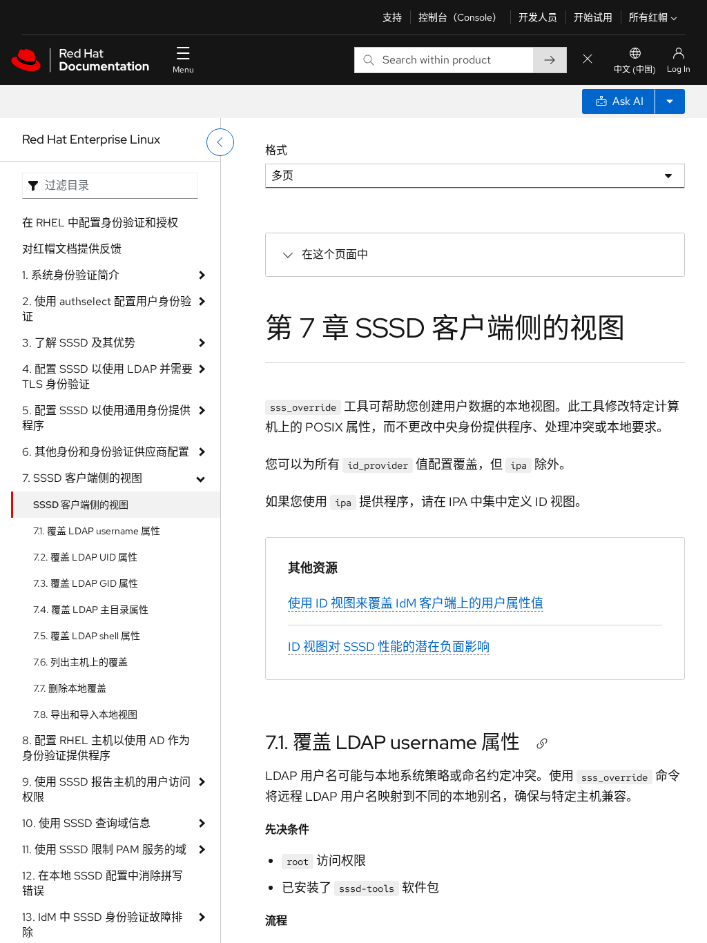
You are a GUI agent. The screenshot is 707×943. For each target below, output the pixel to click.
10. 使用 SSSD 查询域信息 (86, 823)
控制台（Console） (460, 17)
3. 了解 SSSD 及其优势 (78, 343)
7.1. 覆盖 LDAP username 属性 (96, 531)
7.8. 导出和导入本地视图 (85, 714)
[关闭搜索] (587, 59)
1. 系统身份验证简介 (70, 275)
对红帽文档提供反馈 (72, 249)
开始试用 (593, 17)
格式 (276, 150)
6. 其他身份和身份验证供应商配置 (105, 452)
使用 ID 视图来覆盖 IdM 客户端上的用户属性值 (415, 603)
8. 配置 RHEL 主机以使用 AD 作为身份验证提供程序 (106, 748)
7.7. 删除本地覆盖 (69, 688)
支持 (392, 17)
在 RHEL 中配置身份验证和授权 (100, 222)
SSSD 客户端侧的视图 (80, 504)
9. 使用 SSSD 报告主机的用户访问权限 (106, 789)
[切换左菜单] (220, 142)
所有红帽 (648, 17)
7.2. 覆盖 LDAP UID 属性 (85, 557)
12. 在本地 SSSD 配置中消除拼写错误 (102, 883)
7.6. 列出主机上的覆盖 (80, 662)
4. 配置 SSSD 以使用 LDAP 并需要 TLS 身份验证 (107, 376)
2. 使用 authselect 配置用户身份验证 (106, 309)
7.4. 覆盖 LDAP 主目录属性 (90, 609)
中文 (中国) (635, 69)
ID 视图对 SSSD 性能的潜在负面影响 (389, 646)
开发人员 (538, 17)
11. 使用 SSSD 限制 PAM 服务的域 (104, 849)
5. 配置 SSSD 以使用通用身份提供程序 (106, 418)
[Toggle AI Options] (670, 101)
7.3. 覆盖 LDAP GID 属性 (85, 583)
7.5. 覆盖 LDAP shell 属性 (86, 636)
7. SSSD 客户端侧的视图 (82, 478)
